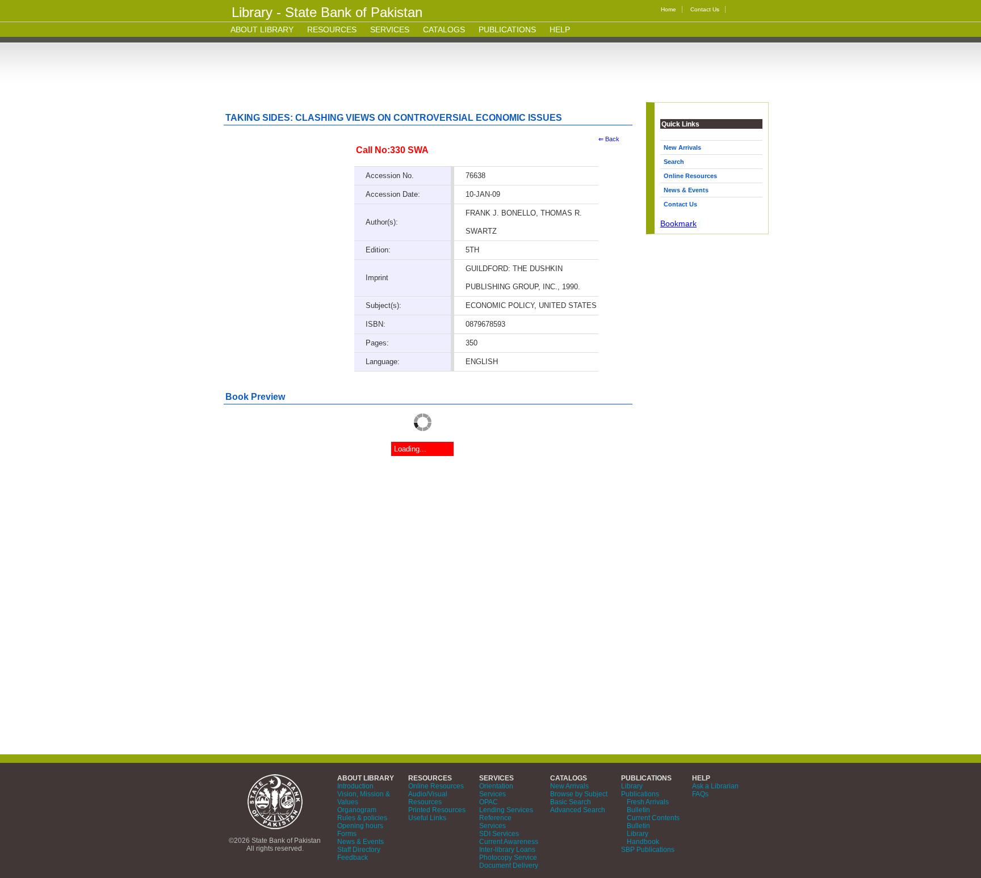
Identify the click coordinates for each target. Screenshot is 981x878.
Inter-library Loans (507, 850)
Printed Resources (437, 810)
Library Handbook (643, 838)
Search (674, 161)
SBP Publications (647, 850)
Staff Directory (358, 850)
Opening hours (360, 826)
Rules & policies (362, 818)
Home (668, 9)
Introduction (355, 786)
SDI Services (499, 834)
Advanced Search (577, 810)
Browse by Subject (578, 794)
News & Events (686, 190)
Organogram (356, 810)
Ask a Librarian (715, 786)
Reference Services (495, 822)
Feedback (352, 858)
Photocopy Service (508, 858)
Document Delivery (508, 865)
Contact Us (704, 9)
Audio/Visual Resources (427, 798)
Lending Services (506, 810)
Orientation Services (496, 790)
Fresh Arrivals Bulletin (648, 806)
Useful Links (427, 818)
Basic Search (570, 802)
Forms (347, 834)
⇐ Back (608, 139)
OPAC (488, 802)
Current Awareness (508, 842)
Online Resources (690, 175)
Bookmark (678, 223)
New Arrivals (682, 147)
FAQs (700, 794)
